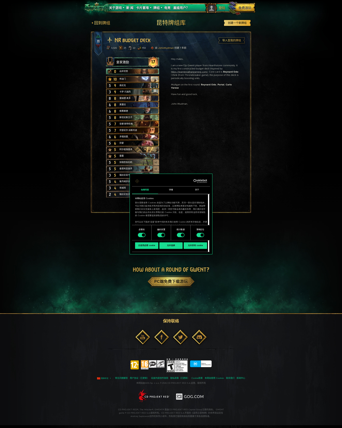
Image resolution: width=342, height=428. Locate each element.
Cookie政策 (197, 378)
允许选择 (171, 246)
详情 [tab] (171, 190)
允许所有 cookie (195, 246)
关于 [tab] (197, 190)
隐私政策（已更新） (179, 378)
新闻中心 (241, 378)
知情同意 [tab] (145, 190)
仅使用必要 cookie (146, 246)
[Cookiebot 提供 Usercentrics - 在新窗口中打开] (195, 181)
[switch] (161, 235)
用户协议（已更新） (139, 378)
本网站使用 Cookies (214, 378)
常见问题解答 (121, 378)
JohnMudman (166, 48)
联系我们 (230, 378)
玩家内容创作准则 (159, 378)
